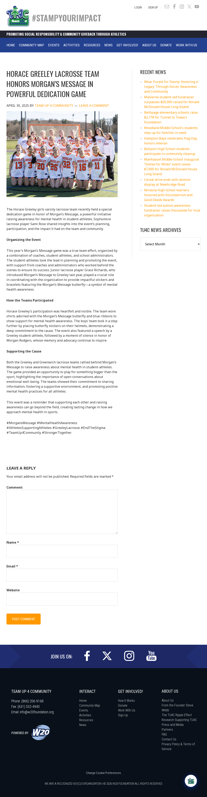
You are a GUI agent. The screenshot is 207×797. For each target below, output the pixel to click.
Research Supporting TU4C (179, 720)
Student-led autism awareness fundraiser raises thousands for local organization (172, 210)
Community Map (89, 705)
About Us (168, 700)
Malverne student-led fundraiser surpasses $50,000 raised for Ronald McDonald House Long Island (171, 102)
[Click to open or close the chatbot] (191, 781)
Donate (122, 705)
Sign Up (153, 7)
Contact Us (169, 739)
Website (13, 590)
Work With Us (126, 710)
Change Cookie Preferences (103, 773)
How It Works (126, 701)
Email (12, 566)
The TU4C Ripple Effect (177, 715)
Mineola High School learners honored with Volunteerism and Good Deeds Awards (168, 195)
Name (12, 542)
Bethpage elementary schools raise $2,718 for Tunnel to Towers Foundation (171, 117)
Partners (167, 729)
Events (83, 710)
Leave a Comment (94, 105)
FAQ (164, 734)
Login (138, 7)
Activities (85, 715)
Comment (14, 487)
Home (83, 701)
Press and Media (173, 725)
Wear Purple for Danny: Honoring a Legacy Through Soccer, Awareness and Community (171, 86)
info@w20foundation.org (37, 712)
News (82, 725)
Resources (86, 720)
